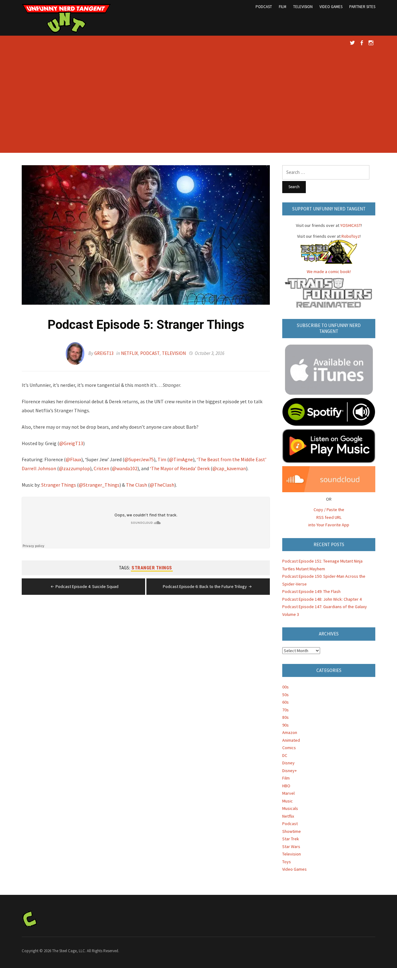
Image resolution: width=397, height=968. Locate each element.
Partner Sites (362, 6)
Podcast (264, 6)
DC (284, 755)
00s (285, 687)
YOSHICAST (350, 225)
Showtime (291, 831)
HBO (286, 786)
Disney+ (289, 770)
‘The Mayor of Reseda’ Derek (180, 468)
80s (285, 717)
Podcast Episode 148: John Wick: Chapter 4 (322, 599)
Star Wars (291, 846)
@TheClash (162, 485)
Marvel (288, 793)
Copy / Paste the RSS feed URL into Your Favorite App (328, 517)
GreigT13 (104, 353)
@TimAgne (181, 459)
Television (303, 6)
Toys (286, 861)
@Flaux (73, 459)
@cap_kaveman (229, 468)
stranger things (152, 568)
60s (285, 702)
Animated (291, 740)
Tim (162, 459)
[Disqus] (146, 684)
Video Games (330, 6)
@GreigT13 (71, 443)
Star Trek (290, 839)
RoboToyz (350, 236)
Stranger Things (58, 485)
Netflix (129, 353)
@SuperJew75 (139, 459)
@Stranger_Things (99, 485)
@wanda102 (124, 468)
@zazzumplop (74, 468)
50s (285, 694)
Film (282, 6)
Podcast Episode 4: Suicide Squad (87, 586)
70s (285, 710)
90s (285, 725)
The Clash (136, 485)
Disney (288, 763)
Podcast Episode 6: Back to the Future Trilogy (205, 586)
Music (287, 801)
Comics (289, 747)
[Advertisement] (198, 103)
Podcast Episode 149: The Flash (311, 591)
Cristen (101, 468)
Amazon (289, 732)
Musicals (290, 808)
